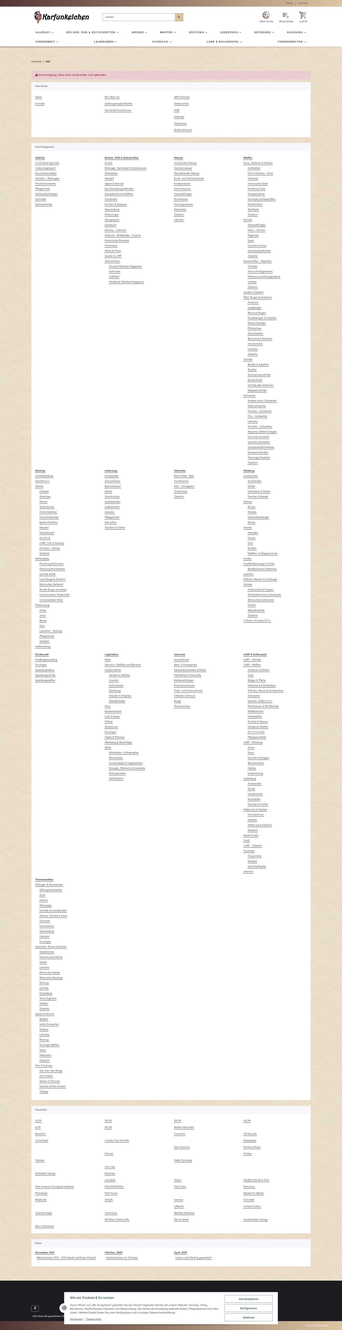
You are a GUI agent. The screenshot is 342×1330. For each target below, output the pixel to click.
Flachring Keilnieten (52, 564)
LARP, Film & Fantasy (52, 543)
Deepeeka (249, 1140)
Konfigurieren (248, 1308)
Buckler (252, 370)
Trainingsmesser (183, 204)
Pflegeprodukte (257, 737)
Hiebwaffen (255, 716)
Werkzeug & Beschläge (118, 742)
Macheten (180, 209)
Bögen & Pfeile (257, 680)
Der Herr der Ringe (51, 1071)
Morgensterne (256, 194)
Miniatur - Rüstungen (47, 178)
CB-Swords (250, 1134)
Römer (43, 502)
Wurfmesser (181, 199)
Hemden (253, 533)
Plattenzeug (42, 605)
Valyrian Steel (43, 1213)
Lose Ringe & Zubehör (53, 579)
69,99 (247, 1121)
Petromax (249, 1186)
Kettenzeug (42, 558)
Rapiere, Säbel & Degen (262, 432)
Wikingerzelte (117, 773)
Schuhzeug (46, 993)
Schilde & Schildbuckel (53, 910)
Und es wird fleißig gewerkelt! (193, 1258)
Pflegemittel (42, 189)
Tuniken (252, 548)
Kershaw (110, 1173)
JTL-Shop (323, 1325)
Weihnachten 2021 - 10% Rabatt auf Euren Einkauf (66, 1258)
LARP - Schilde (252, 659)
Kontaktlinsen (256, 815)
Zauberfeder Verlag (255, 1219)
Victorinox (111, 1213)
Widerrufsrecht (183, 130)
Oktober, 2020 (113, 1252)
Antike (108, 163)
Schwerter (249, 395)
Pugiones (253, 235)
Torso (43, 615)
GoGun (247, 1154)
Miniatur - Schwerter (260, 426)
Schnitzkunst (47, 926)
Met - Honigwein (184, 486)
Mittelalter (111, 173)
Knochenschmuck (184, 685)
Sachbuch (110, 225)
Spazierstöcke (43, 204)
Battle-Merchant (184, 1127)
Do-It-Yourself (256, 732)
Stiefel (252, 605)
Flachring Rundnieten (52, 569)
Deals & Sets (250, 835)
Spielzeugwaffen (45, 680)
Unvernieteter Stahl (51, 600)
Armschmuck (181, 659)
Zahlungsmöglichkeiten (119, 103)
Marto (177, 1180)
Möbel (109, 722)
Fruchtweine (181, 481)
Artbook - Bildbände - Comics (123, 235)
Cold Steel (41, 1140)
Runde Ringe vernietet (53, 589)
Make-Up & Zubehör (260, 825)
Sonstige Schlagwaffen (261, 199)
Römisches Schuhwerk (261, 600)
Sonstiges (41, 665)
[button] (266, 17)
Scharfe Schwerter (259, 442)
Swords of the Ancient (53, 1086)
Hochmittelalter (49, 517)
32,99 (108, 1121)
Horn (108, 706)
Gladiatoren (47, 507)
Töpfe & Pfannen (115, 737)
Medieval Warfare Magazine (126, 282)
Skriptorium (111, 727)
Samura (178, 1200)
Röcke (251, 522)
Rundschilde (255, 380)
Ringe (177, 701)
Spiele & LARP (113, 256)
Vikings (44, 1091)
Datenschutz (181, 103)
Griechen (45, 496)
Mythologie (111, 214)
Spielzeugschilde (45, 675)
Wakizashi (45, 1055)
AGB (176, 110)
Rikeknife (40, 1200)
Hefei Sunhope (183, 1160)
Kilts (250, 543)
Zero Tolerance (44, 1226)
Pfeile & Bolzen (257, 323)
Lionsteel (110, 1180)
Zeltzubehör (116, 778)
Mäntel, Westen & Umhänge (260, 579)
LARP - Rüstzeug (252, 742)
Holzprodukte (113, 670)
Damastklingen (183, 194)
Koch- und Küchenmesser (189, 178)
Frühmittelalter (48, 512)
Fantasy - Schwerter (259, 411)
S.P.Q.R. (109, 1200)
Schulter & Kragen (258, 758)
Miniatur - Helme (50, 548)
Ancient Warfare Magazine (125, 266)
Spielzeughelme (44, 670)
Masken (252, 820)
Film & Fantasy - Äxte (260, 173)
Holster (252, 282)
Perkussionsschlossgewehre (264, 277)
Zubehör (179, 214)
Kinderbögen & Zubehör (262, 318)
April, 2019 (180, 1252)
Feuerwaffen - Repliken (257, 261)
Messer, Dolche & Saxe (53, 916)
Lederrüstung (42, 646)
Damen (247, 502)
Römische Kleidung (51, 978)
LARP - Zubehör (252, 846)
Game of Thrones (50, 1081)
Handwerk (111, 199)
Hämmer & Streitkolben (262, 685)
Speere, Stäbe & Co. (260, 701)
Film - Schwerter (257, 416)
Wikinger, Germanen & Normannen (126, 168)
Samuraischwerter (258, 437)
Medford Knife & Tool (256, 1180)
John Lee (110, 1167)
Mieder (252, 512)
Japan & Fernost (114, 183)
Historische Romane (117, 240)
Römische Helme (50, 972)
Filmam (109, 1154)
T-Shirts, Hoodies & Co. (257, 620)
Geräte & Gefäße (119, 675)
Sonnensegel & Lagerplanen (126, 763)
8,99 (38, 1127)
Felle (108, 659)
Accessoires (250, 476)
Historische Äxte (258, 183)
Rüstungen (46, 905)
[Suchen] (179, 17)
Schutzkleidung (44, 476)
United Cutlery (252, 1206)
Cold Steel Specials (47, 163)
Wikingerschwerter (51, 890)
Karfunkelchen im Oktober (122, 1258)
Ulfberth (179, 1206)
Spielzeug (115, 691)
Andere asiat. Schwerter (262, 401)
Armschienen (112, 481)
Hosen (251, 538)
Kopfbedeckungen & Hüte (258, 564)
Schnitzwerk (116, 685)
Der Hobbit (46, 1076)
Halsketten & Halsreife (187, 675)
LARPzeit (114, 277)
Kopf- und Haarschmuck (188, 691)
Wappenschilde (257, 390)
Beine (43, 620)
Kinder (247, 558)
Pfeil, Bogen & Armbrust (257, 297)
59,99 (177, 1121)
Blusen (251, 507)
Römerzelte (116, 758)
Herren (247, 527)
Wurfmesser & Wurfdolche (263, 706)
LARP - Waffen (252, 665)
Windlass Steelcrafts (117, 1219)
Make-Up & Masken (255, 809)
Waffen (44, 1003)
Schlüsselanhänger (46, 194)
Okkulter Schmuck (184, 696)
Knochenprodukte (45, 173)
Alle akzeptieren (248, 1298)
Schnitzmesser (182, 189)
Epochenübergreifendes (119, 189)
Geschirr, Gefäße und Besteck (123, 665)
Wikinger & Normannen (49, 885)
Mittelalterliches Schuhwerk (264, 595)
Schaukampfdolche (259, 251)
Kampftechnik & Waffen (119, 194)
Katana (44, 1029)
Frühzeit (44, 491)
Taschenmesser (183, 168)
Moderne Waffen (258, 727)
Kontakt (303, 3)
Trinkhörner (180, 491)
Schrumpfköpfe (257, 866)
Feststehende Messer (186, 173)
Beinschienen (113, 486)
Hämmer (253, 178)
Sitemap (179, 117)
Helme (39, 486)
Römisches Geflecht (51, 584)
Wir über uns (112, 97)
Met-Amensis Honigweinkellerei (54, 1186)
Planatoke (41, 1193)
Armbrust (253, 302)
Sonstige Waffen (49, 1045)
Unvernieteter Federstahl (54, 595)
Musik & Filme (113, 251)
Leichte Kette (48, 574)
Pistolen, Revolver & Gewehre (265, 691)
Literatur (179, 220)
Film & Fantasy (43, 1065)
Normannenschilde (259, 375)
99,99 (108, 1127)
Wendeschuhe (256, 610)
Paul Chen (180, 1186)
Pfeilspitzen (254, 328)
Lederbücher (112, 507)
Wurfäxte (253, 209)
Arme (43, 610)
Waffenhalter (256, 711)
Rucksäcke (254, 799)
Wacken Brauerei (184, 1213)
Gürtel (108, 491)
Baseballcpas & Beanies (262, 569)
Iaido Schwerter (49, 1024)
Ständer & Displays (120, 696)
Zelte (108, 747)
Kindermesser (182, 183)
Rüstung (44, 983)
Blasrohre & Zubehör (260, 339)
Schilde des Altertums (261, 385)
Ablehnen (249, 1317)
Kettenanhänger (184, 680)
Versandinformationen (118, 110)
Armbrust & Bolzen (258, 670)
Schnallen (110, 522)
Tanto (43, 1050)
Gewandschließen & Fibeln (190, 670)
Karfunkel (114, 271)
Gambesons (42, 481)
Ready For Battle (253, 1193)
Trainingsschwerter (259, 457)
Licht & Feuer (112, 716)
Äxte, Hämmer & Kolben (258, 163)
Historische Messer (185, 163)
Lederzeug (249, 778)
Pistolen (252, 266)
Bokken (44, 1019)
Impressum (180, 123)
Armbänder (111, 476)
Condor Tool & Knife (117, 1140)
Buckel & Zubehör (258, 364)
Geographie (112, 220)
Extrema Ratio (252, 1147)
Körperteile (254, 856)
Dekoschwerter (257, 406)
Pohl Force (111, 1193)
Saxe (251, 240)
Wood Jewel (181, 1219)
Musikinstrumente (45, 183)
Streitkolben (255, 204)
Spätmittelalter (49, 522)
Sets (42, 626)
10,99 (38, 1121)
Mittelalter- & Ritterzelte (123, 753)
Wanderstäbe (117, 701)
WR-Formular (182, 97)
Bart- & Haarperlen (185, 665)
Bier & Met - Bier (184, 476)
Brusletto (40, 1134)
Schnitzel (40, 199)
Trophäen (249, 851)
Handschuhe (255, 344)
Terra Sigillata (48, 998)
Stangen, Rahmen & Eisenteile (127, 768)
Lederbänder (112, 502)
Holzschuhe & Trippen (260, 589)
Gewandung (112, 209)
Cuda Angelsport (45, 168)
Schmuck (45, 921)
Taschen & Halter (115, 527)
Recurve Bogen (257, 313)
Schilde (247, 359)
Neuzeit (109, 178)
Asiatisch (45, 538)
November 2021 (44, 1252)
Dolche (247, 220)
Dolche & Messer (258, 722)
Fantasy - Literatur (115, 230)
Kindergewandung (46, 659)
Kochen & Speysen (116, 204)
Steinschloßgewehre (260, 271)
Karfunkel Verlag (45, 1173)
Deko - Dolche (256, 230)
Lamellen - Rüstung (51, 631)
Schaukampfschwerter (261, 447)
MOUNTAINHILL (114, 1186)
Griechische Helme (51, 957)
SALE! (246, 840)
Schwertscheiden (258, 452)
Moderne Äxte (256, 189)
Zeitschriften (112, 261)
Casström (179, 1134)
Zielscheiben (255, 333)
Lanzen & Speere (253, 292)
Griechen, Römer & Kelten (50, 947)
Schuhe (247, 584)
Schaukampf (47, 533)
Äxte (250, 675)
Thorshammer (182, 706)
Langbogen (254, 308)
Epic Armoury (182, 1147)
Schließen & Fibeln (259, 491)
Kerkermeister (113, 711)
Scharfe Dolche (257, 246)
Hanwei (40, 1160)
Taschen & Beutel (258, 496)
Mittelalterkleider (258, 517)
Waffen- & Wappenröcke (263, 553)
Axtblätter (254, 168)
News (289, 3)
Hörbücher (111, 246)
